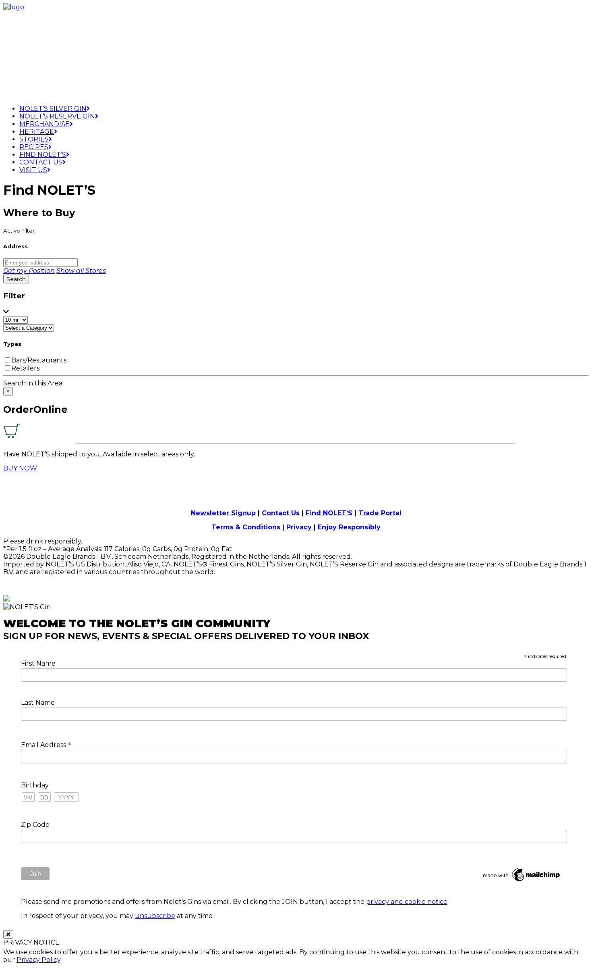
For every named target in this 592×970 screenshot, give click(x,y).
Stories (34, 139)
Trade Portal (380, 513)
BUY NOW (20, 468)
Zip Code (35, 824)
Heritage (36, 131)
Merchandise (44, 124)
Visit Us (33, 170)
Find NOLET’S (329, 513)
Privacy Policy (38, 960)
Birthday (35, 785)
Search (16, 279)
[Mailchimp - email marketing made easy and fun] (522, 881)
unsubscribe (155, 916)
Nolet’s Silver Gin (53, 108)
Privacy (299, 527)
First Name (38, 663)
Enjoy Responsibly (349, 527)
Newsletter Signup (223, 513)
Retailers (25, 368)
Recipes (33, 147)
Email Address (46, 744)
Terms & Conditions (245, 527)
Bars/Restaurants (38, 360)
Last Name (38, 702)
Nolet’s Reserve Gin (57, 116)
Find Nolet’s (42, 154)
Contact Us (40, 162)
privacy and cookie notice (406, 901)
